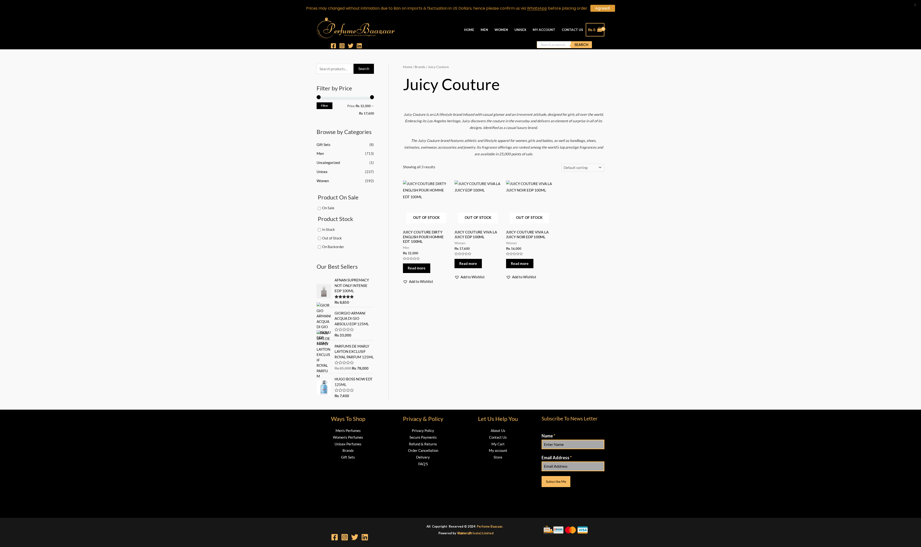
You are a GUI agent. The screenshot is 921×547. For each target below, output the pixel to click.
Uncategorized (328, 162)
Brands (348, 450)
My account (498, 450)
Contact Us (572, 30)
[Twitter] (351, 46)
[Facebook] (333, 46)
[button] (418, 281)
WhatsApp (537, 8)
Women (501, 30)
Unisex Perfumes (348, 444)
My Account (544, 30)
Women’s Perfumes (348, 437)
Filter (324, 105)
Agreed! (602, 8)
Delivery (423, 457)
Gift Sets (324, 144)
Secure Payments (423, 437)
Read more (416, 268)
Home (469, 30)
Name (548, 435)
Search (581, 44)
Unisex (520, 30)
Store (498, 457)
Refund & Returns (423, 444)
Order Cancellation (423, 450)
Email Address (557, 457)
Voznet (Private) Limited (475, 533)
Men (484, 30)
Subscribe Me (556, 481)
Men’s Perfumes (348, 430)
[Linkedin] (359, 46)
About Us (498, 430)
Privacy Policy (423, 430)
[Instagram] (342, 46)
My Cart (498, 444)
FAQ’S (423, 464)
